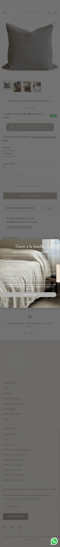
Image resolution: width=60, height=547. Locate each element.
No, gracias (30, 302)
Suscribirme (30, 294)
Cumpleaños (9, 273)
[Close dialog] (57, 242)
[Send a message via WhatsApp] (54, 541)
